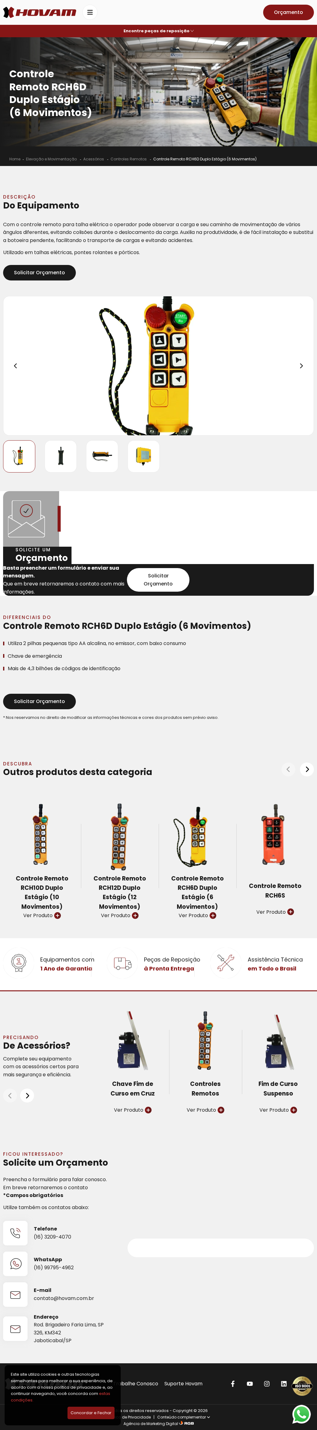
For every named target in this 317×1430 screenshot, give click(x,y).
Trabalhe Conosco (135, 1383)
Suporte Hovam (183, 1383)
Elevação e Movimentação (52, 159)
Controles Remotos (129, 159)
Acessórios (94, 159)
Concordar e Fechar (91, 1413)
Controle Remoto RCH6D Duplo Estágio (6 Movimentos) (205, 159)
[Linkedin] (284, 1384)
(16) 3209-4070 (52, 1236)
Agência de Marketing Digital (151, 1423)
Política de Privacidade (129, 1417)
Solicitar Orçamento (39, 272)
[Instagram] (267, 1384)
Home (14, 159)
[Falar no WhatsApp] (301, 1414)
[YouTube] (250, 1384)
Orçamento (288, 12)
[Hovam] (39, 12)
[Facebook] (233, 1384)
